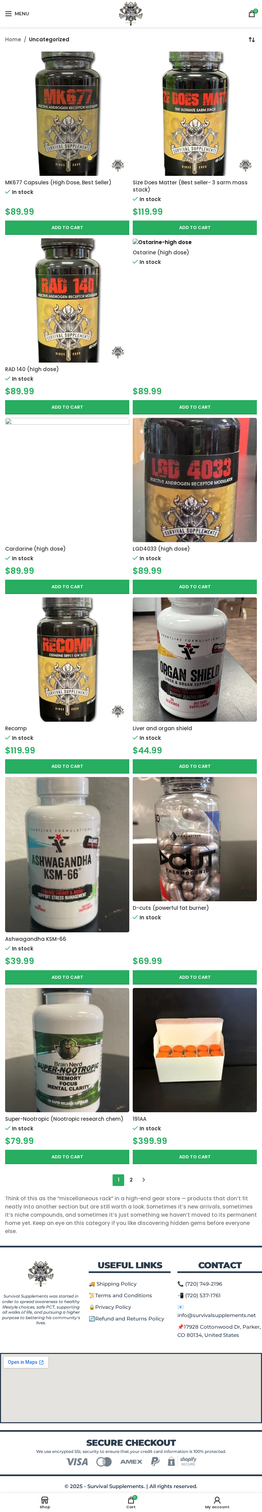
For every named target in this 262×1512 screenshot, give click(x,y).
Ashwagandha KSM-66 (35, 939)
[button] (67, 228)
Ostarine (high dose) (161, 252)
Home (13, 39)
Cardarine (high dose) (35, 548)
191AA (139, 1118)
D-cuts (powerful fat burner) (171, 908)
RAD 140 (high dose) (32, 369)
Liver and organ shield (162, 728)
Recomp (16, 728)
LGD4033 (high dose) (161, 548)
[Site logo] (131, 13)
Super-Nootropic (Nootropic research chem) (64, 1118)
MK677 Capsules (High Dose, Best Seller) (58, 182)
